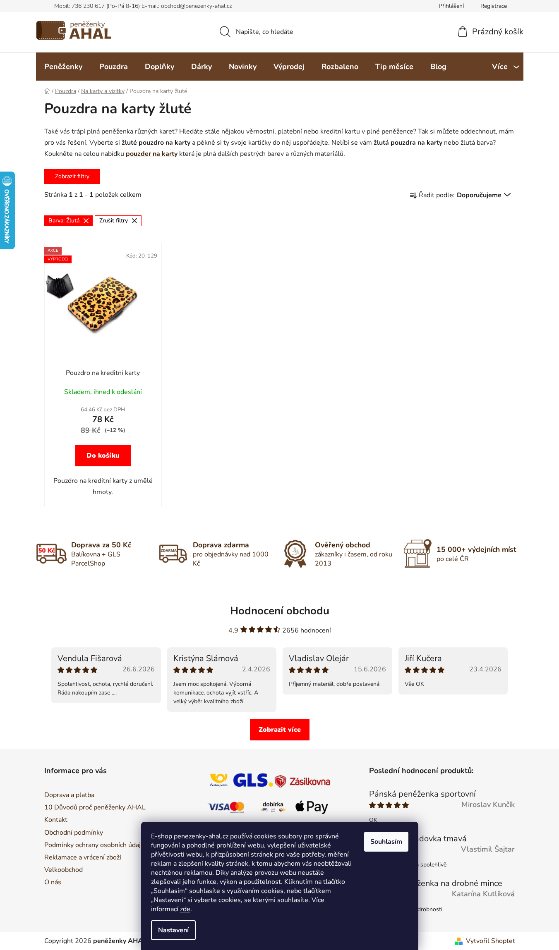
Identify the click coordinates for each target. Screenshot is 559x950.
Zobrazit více (280, 729)
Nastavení (173, 930)
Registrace (493, 6)
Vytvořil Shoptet (490, 940)
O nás (52, 882)
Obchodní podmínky (73, 832)
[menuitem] (63, 67)
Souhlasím (386, 841)
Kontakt (55, 819)
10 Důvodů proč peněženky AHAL (95, 807)
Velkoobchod (63, 869)
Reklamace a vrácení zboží (82, 857)
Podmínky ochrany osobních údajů (94, 845)
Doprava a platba (69, 795)
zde (185, 909)
